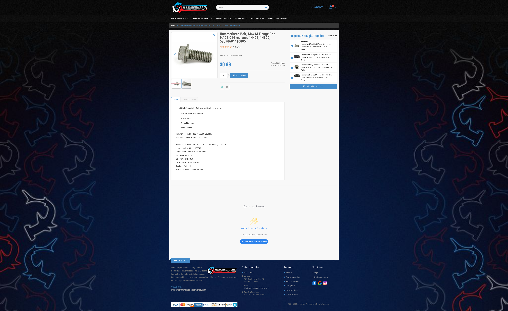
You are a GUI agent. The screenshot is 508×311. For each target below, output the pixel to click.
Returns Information (293, 277)
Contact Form (248, 272)
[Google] (320, 285)
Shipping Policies (292, 290)
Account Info (317, 7)
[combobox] (242, 7)
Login (316, 273)
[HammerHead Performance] (189, 7)
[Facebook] (315, 285)
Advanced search (292, 295)
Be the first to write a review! (254, 241)
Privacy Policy (290, 286)
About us (289, 273)
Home (173, 25)
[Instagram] (325, 285)
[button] (214, 37)
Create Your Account (321, 277)
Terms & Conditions (292, 281)
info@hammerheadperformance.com (188, 289)
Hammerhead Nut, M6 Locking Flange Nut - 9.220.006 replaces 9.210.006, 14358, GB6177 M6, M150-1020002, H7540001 (317, 66)
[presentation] (176, 99)
